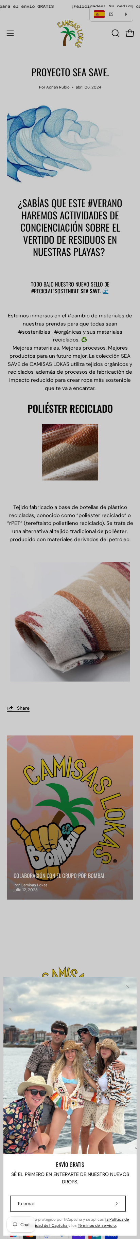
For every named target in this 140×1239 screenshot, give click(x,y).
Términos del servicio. (97, 1225)
